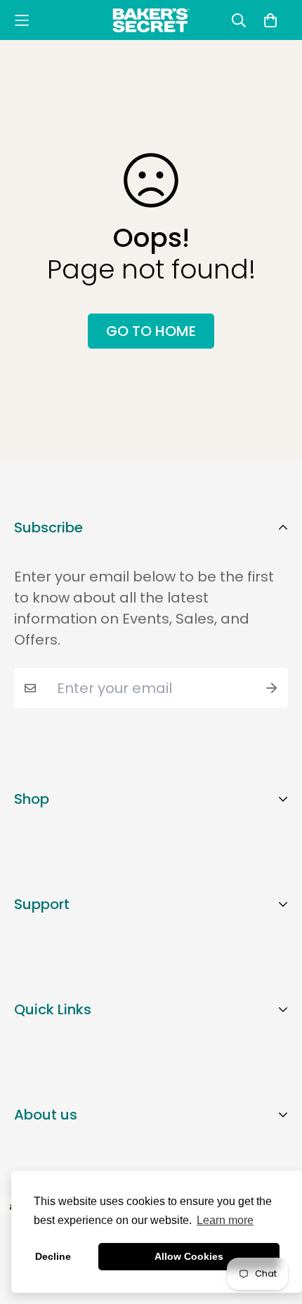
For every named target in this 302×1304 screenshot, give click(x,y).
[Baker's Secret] (151, 20)
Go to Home (151, 331)
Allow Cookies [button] (189, 1256)
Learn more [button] (225, 1220)
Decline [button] (53, 1256)
